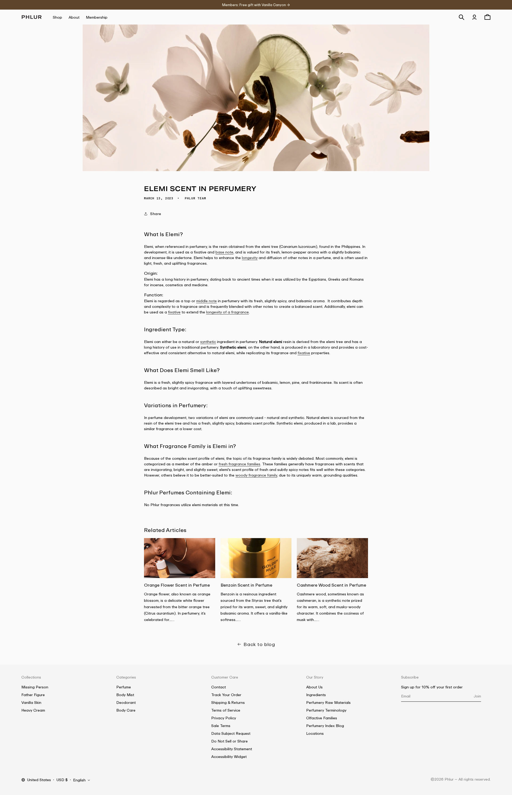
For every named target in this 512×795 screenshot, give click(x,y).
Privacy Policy (223, 718)
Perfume (123, 687)
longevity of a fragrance (227, 312)
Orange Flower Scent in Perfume (177, 585)
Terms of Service (225, 710)
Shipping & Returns (228, 702)
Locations (315, 733)
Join (477, 696)
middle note (206, 300)
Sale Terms (220, 725)
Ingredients (316, 694)
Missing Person (34, 687)
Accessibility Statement (231, 748)
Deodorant (126, 702)
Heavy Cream (33, 710)
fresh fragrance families (239, 464)
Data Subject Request (230, 733)
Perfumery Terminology (326, 710)
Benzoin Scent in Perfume (246, 585)
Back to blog (259, 644)
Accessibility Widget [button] (229, 756)
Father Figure (33, 694)
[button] (461, 17)
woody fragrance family (256, 475)
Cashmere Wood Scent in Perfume (331, 585)
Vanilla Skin (31, 702)
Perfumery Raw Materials (328, 702)
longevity (250, 257)
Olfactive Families (321, 718)
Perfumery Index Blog (325, 725)
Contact (218, 687)
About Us (314, 687)
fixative (174, 312)
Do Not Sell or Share (229, 741)
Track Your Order (226, 694)
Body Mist (125, 694)
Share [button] (155, 213)
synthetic (208, 341)
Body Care (125, 710)
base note (224, 252)
